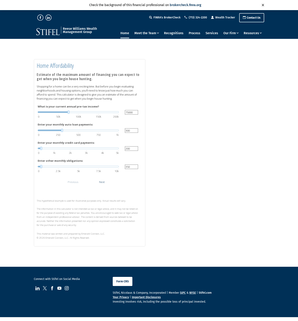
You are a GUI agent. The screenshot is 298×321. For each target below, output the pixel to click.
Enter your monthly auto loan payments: (65, 124)
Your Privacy (121, 297)
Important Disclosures (146, 297)
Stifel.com (205, 292)
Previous (73, 182)
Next (102, 182)
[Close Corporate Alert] (263, 5)
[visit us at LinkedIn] (48, 18)
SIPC (183, 292)
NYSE (192, 292)
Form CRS (122, 281)
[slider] (78, 112)
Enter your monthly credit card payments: (66, 143)
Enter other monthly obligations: (60, 161)
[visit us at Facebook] (40, 18)
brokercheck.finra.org (185, 5)
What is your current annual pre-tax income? (68, 106)
